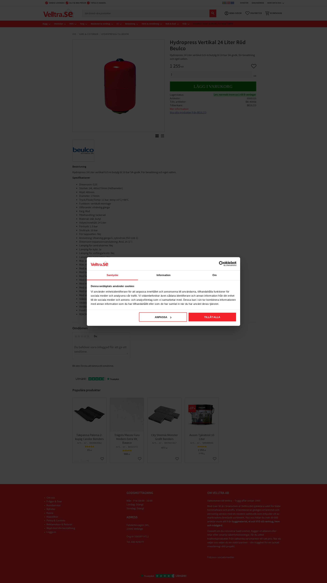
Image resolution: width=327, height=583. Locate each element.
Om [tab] (214, 274)
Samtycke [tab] (112, 274)
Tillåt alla (212, 317)
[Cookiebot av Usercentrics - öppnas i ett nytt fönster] (221, 263)
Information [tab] (163, 274)
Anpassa (161, 317)
